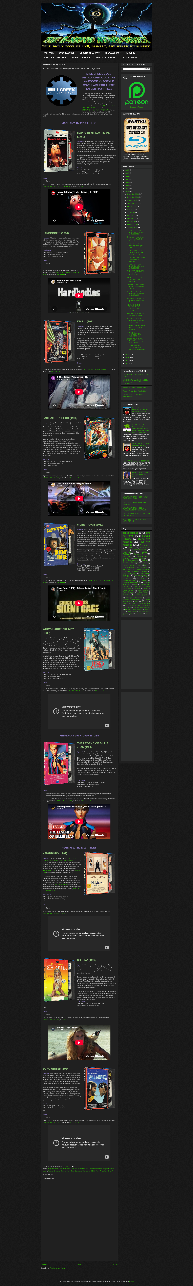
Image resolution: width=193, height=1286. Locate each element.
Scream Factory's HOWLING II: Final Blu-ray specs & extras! (140, 409)
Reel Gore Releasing (144, 611)
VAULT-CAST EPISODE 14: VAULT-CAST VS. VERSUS (135, 498)
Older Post (114, 1264)
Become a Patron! (136, 107)
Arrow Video (145, 545)
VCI (135, 584)
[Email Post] (72, 1166)
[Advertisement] (79, 1246)
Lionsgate (142, 564)
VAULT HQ (130, 53)
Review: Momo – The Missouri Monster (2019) (133, 396)
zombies (144, 567)
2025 (127, 173)
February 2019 (132, 224)
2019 (127, 191)
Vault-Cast (144, 601)
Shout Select (139, 558)
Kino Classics (127, 569)
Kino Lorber (128, 552)
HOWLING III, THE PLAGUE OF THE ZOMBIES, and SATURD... (134, 307)
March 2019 (131, 221)
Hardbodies (66, 1168)
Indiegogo (129, 598)
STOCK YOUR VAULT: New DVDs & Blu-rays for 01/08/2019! (135, 320)
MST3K (147, 566)
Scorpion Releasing (143, 569)
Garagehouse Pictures (130, 596)
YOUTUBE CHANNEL (130, 57)
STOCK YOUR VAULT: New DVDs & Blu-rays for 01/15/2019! (135, 293)
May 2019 (131, 215)
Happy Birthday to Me (55, 1168)
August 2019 (132, 206)
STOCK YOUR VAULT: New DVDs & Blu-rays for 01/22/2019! (135, 266)
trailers (144, 560)
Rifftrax (127, 609)
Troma (144, 581)
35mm (146, 588)
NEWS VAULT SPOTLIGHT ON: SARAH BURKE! (134, 334)
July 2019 (131, 209)
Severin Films (140, 554)
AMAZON (46, 186)
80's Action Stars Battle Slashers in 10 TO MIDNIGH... (135, 279)
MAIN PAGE (49, 53)
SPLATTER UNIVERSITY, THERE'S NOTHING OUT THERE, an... (136, 252)
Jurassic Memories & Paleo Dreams (135, 387)
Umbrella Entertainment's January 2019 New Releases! (136, 327)
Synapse (138, 588)
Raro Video (143, 592)
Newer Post (44, 1264)
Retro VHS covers (54, 1171)
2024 (127, 176)
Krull (72, 1168)
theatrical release (141, 594)
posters (144, 571)
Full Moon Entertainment (142, 607)
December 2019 (133, 194)
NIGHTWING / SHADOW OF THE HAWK (95, 110)
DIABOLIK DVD (65, 186)
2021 (127, 185)
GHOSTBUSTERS (49, 870)
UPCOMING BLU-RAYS (90, 53)
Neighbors (106, 1168)
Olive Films (127, 577)
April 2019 (131, 218)
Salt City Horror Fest (132, 605)
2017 (127, 357)
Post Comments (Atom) (57, 1268)
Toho (136, 601)
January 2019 (132, 227)
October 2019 (132, 200)
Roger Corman (143, 590)
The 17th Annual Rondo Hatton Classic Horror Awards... (135, 286)
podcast (125, 603)
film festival (141, 579)
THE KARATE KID (61, 884)
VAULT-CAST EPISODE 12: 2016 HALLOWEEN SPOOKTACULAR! (134, 509)
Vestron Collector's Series (132, 566)
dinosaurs (126, 594)
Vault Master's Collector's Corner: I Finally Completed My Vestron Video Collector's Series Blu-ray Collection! (141, 428)
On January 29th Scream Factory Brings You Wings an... (136, 259)
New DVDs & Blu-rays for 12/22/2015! (136, 461)
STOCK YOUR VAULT (81, 57)
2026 (127, 170)
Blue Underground (140, 575)
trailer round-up (131, 571)
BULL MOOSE (54, 186)
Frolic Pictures (128, 592)
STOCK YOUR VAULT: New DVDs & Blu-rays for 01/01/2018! (135, 341)
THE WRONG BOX (49, 891)
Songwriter (78, 1171)
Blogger (131, 1281)
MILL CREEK (85, 186)
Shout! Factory (139, 550)
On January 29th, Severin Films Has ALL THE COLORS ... (136, 239)
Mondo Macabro (129, 581)
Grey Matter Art (129, 573)
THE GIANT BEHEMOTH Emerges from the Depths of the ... (136, 273)
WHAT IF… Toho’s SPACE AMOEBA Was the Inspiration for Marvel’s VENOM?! (135, 382)
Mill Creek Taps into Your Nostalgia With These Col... (135, 300)
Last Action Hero (80, 1168)
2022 (127, 182)
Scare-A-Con (128, 613)
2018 (127, 354)
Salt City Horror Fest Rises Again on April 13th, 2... (135, 246)
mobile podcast (132, 611)
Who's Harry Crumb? (106, 1171)
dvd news (127, 556)
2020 (127, 188)
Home (79, 1264)
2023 (127, 179)
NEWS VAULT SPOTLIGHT (55, 57)
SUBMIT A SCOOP (66, 53)
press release (130, 532)
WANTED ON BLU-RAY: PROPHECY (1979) (135, 314)
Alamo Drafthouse (138, 609)
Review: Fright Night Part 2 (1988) (135, 391)
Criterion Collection (130, 562)
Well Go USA (131, 567)
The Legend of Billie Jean (91, 1171)
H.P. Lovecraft (145, 596)
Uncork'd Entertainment (131, 582)
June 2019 (131, 212)
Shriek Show (139, 613)
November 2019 (133, 197)
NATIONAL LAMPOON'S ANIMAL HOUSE (65, 860)
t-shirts (133, 603)
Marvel (138, 577)
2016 (127, 360)
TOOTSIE (75, 888)
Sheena (63, 1171)
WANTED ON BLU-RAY (105, 57)
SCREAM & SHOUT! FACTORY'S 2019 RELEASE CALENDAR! (136, 347)
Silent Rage (70, 1171)
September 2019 (133, 203)
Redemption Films (144, 603)
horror (131, 547)
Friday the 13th (128, 590)
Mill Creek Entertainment (94, 1168)
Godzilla (138, 586)
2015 (127, 363)
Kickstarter (138, 598)
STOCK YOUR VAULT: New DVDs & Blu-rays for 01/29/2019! (135, 232)
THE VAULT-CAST (113, 53)
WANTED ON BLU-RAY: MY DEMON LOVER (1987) (140, 474)
